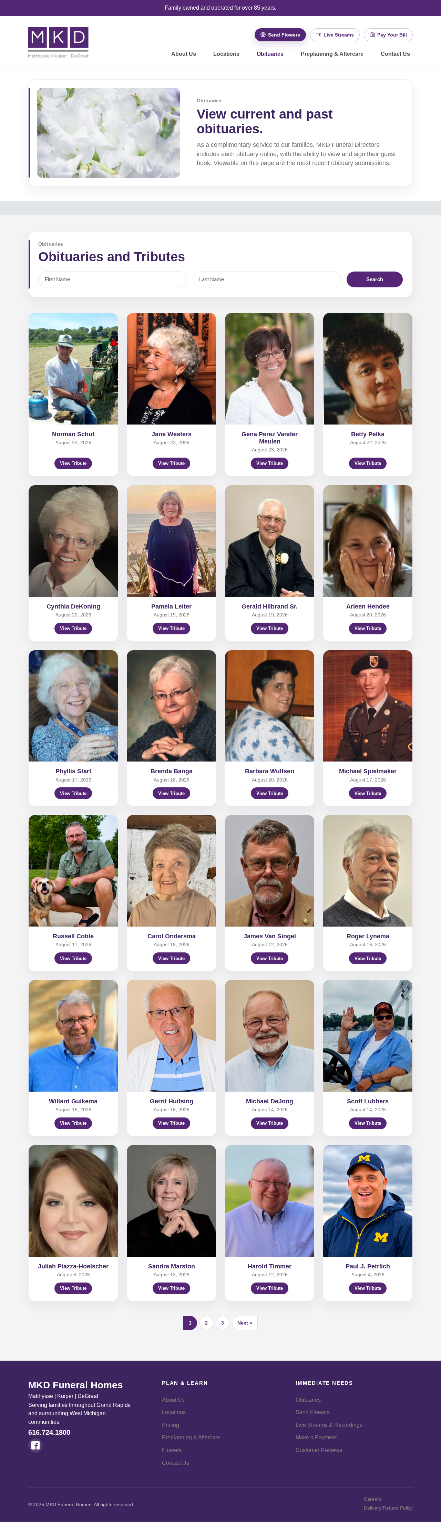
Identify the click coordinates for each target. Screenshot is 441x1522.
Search (374, 279)
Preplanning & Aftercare (332, 54)
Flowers (172, 1450)
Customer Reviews (319, 1450)
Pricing (170, 1425)
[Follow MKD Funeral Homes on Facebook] (35, 1445)
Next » (244, 1323)
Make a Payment (316, 1437)
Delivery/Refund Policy (388, 1508)
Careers (372, 1499)
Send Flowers (313, 1412)
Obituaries (270, 54)
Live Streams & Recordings (329, 1425)
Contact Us (395, 54)
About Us (183, 54)
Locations (226, 54)
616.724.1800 (49, 1432)
